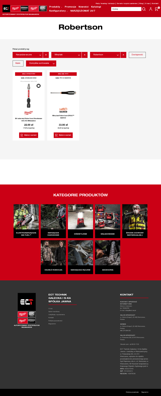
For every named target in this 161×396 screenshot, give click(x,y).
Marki (17, 63)
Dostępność (137, 55)
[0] (156, 9)
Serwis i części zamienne (127, 3)
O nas (147, 3)
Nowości (84, 7)
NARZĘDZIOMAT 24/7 (82, 11)
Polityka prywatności (55, 321)
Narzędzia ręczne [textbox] (24, 55)
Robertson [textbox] (98, 55)
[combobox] (28, 55)
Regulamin (52, 324)
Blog (141, 3)
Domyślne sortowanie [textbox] (39, 63)
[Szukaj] (143, 9)
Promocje (70, 7)
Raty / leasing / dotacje (105, 3)
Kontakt (155, 3)
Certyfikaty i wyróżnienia (56, 314)
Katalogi (96, 7)
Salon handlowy (54, 311)
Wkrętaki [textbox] (59, 55)
